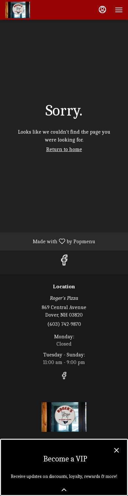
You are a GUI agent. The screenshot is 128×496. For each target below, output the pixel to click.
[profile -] (102, 9)
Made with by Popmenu (50, 241)
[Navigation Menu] (119, 9)
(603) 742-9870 (64, 324)
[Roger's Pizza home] (34, 10)
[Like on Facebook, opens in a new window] (64, 262)
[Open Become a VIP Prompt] (64, 490)
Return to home (64, 149)
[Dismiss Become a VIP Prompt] (116, 450)
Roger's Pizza (64, 417)
